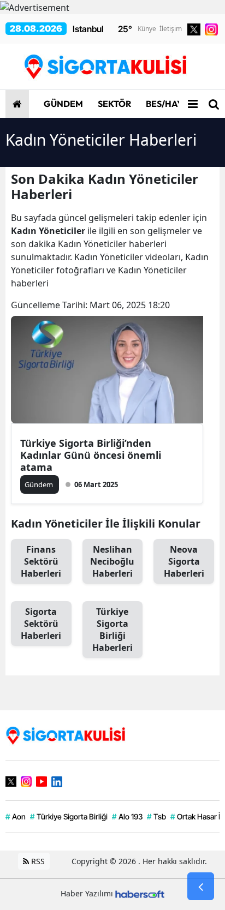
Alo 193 (127, 816)
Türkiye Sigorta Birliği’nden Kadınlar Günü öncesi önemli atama (90, 455)
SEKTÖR (113, 103)
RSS (37, 861)
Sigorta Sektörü (41, 624)
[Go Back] (200, 886)
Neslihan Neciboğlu (112, 561)
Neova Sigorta (184, 561)
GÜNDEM (62, 103)
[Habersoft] (139, 893)
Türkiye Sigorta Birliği (112, 630)
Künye (147, 28)
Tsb (156, 816)
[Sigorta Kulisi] (65, 734)
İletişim (170, 28)
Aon (15, 816)
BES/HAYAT (168, 103)
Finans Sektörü (41, 561)
